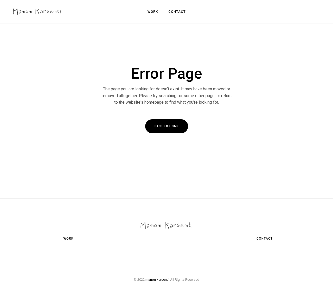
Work (68, 238)
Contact (265, 238)
